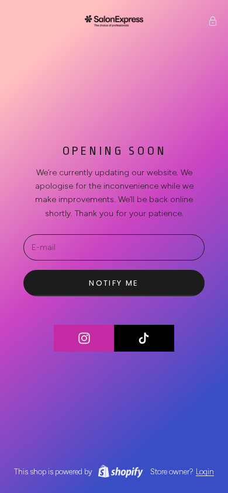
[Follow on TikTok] (144, 338)
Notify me (114, 283)
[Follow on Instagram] (84, 338)
